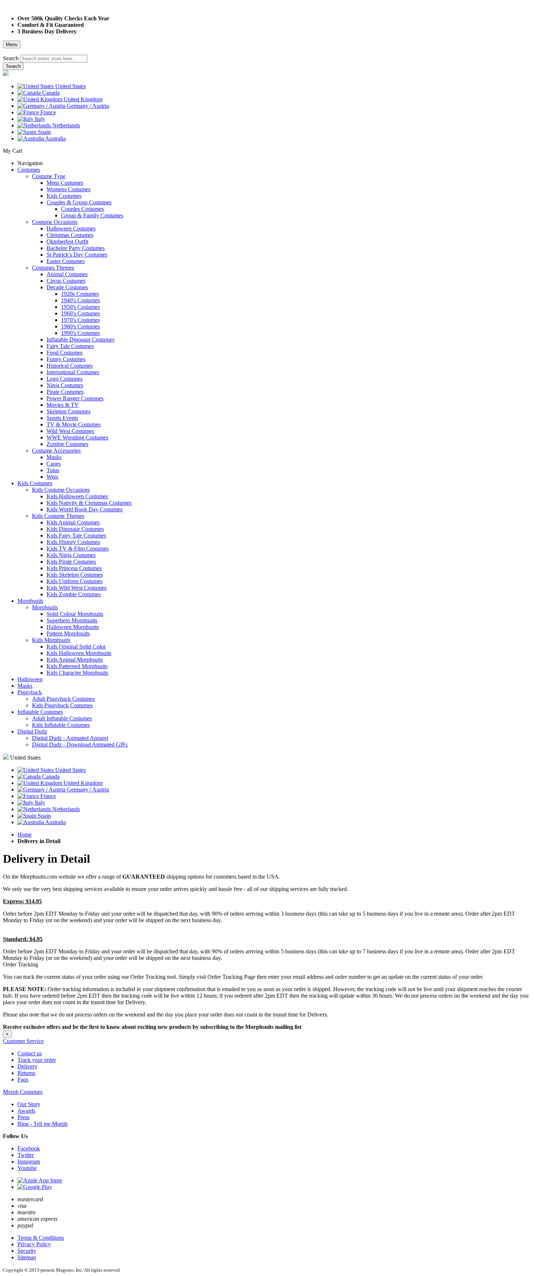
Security (26, 1251)
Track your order (36, 1060)
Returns (26, 1073)
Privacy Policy (34, 1244)
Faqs (22, 1079)
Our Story (28, 1104)
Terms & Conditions (40, 1238)
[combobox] (53, 58)
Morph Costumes (23, 1092)
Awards (26, 1111)
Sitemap (26, 1257)
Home (24, 834)
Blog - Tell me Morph (42, 1124)
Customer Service (23, 1041)
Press (23, 1117)
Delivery (27, 1066)
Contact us (29, 1053)
